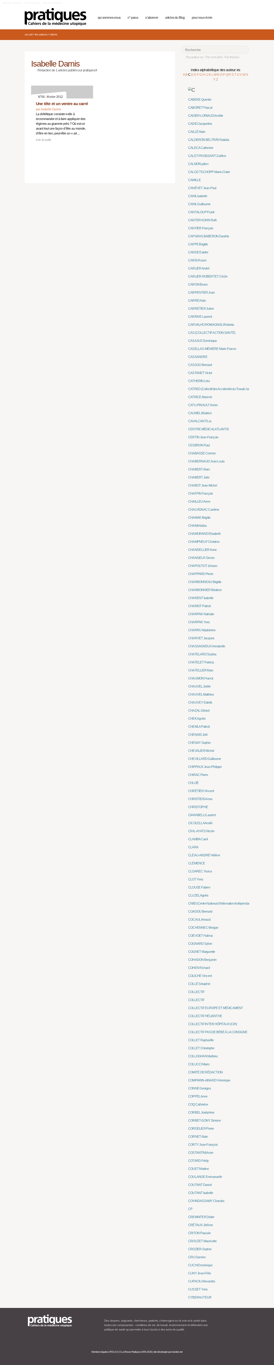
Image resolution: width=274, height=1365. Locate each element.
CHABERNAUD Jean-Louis (206, 461)
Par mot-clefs (213, 57)
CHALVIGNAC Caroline (203, 509)
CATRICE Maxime (200, 397)
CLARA (193, 847)
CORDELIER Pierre (201, 1128)
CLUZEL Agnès (198, 895)
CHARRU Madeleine (201, 630)
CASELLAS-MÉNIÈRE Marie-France (212, 348)
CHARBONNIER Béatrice (205, 590)
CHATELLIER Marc (200, 670)
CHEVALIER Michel (201, 750)
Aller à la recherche (52, 2)
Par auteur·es (194, 57)
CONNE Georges (199, 1088)
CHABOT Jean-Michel (202, 485)
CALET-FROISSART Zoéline (207, 156)
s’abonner (151, 17)
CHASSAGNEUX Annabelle (206, 646)
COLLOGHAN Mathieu (203, 1056)
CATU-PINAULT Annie (203, 405)
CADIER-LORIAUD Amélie (205, 115)
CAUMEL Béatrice (200, 413)
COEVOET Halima (200, 935)
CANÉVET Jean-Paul (202, 188)
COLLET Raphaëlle (201, 1040)
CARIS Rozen (197, 260)
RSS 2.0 (114, 1352)
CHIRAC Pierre (198, 775)
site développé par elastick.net (168, 1352)
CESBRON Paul (199, 445)
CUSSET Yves (197, 1289)
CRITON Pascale (199, 1233)
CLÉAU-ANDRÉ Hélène (204, 855)
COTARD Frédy (198, 1160)
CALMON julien (198, 164)
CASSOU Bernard (200, 365)
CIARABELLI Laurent (202, 815)
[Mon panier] (230, 17)
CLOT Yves (195, 879)
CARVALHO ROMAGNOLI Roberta (211, 324)
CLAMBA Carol (198, 839)
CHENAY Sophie (199, 742)
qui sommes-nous (109, 17)
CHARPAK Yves (199, 622)
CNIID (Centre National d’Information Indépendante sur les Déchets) (230, 903)
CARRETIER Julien (201, 308)
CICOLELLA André (200, 823)
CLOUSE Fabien (199, 887)
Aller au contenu (32, 2)
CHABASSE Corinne (202, 453)
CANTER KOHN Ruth (202, 220)
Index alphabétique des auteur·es (215, 70)
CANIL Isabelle (197, 196)
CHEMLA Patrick (199, 726)
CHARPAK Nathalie (201, 614)
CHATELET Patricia (201, 662)
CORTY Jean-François (203, 1144)
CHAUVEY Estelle (200, 702)
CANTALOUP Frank (201, 212)
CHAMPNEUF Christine (203, 541)
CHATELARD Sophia (202, 654)
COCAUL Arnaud (199, 919)
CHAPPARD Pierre (200, 574)
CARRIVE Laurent (200, 316)
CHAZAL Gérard (198, 710)
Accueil (28, 34)
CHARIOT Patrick (199, 606)
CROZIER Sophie (199, 1249)
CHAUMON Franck (200, 678)
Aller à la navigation (11, 2)
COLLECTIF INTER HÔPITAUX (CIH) (212, 1024)
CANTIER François (200, 228)
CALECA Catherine (200, 148)
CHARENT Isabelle (200, 598)
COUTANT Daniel (200, 1185)
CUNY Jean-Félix (199, 1273)
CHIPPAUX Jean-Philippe (205, 767)
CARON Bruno (197, 284)
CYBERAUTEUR (199, 1297)
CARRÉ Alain (197, 300)
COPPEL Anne (197, 1096)
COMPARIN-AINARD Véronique (209, 1080)
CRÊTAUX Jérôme (200, 1225)
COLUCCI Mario (198, 1064)
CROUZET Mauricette (202, 1241)
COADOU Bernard (200, 911)
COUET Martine (198, 1168)
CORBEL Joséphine (201, 1112)
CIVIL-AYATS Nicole (201, 831)
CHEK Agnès (196, 718)
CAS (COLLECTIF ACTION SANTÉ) (211, 332)
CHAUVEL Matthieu (201, 694)
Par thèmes (231, 57)
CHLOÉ (193, 783)
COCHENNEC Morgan (203, 927)
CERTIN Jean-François (203, 437)
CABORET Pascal (200, 107)
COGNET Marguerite (201, 951)
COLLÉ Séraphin (199, 984)
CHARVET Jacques (201, 638)
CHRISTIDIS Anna (200, 799)
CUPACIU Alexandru (201, 1281)
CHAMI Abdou (197, 525)
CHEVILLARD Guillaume (204, 758)
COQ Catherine (198, 1104)
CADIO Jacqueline (200, 123)
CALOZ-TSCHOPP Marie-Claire (209, 172)
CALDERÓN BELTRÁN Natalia (208, 139)
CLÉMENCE (196, 863)
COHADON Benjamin (202, 959)
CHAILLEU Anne (199, 501)
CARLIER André (198, 268)
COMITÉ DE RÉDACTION (205, 1072)
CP (190, 1209)
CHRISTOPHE (198, 807)
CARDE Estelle (198, 252)
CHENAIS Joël (198, 734)
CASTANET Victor (200, 373)
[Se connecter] (244, 17)
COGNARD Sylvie (200, 943)
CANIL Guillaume (199, 204)
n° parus (133, 17)
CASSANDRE (197, 357)
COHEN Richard (199, 967)
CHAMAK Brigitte (199, 517)
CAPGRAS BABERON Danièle (208, 236)
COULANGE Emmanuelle (205, 1176)
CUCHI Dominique (200, 1265)
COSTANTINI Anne (200, 1152)
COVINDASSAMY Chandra (206, 1201)
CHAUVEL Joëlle (199, 686)
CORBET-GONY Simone (204, 1120)
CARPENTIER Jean (201, 292)
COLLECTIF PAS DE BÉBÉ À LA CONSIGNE (217, 1032)
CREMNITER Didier (201, 1217)
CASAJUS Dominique (202, 340)
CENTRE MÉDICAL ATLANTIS (208, 429)
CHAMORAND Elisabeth (204, 533)
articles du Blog (175, 17)
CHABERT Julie (198, 477)
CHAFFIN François (200, 493)
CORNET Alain (198, 1136)
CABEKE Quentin (199, 99)
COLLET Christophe (201, 1048)
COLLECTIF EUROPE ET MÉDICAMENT (215, 1008)
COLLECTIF (196, 992)
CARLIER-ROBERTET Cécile (207, 276)
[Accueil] (57, 17)
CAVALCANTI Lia (199, 421)
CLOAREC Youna (200, 871)
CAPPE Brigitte (198, 244)
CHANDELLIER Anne (202, 549)
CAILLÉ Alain (196, 131)
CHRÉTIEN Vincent (201, 791)
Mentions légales (99, 1352)
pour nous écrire (202, 17)
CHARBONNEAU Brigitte (204, 582)
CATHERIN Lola (199, 381)
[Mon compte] (237, 17)
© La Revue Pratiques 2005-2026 (135, 1352)
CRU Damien (197, 1257)
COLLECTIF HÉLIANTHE (205, 1016)
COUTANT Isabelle (200, 1193)
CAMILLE (194, 180)
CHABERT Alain (199, 469)
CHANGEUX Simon (201, 558)
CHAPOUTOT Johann (202, 566)
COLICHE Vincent (200, 976)
